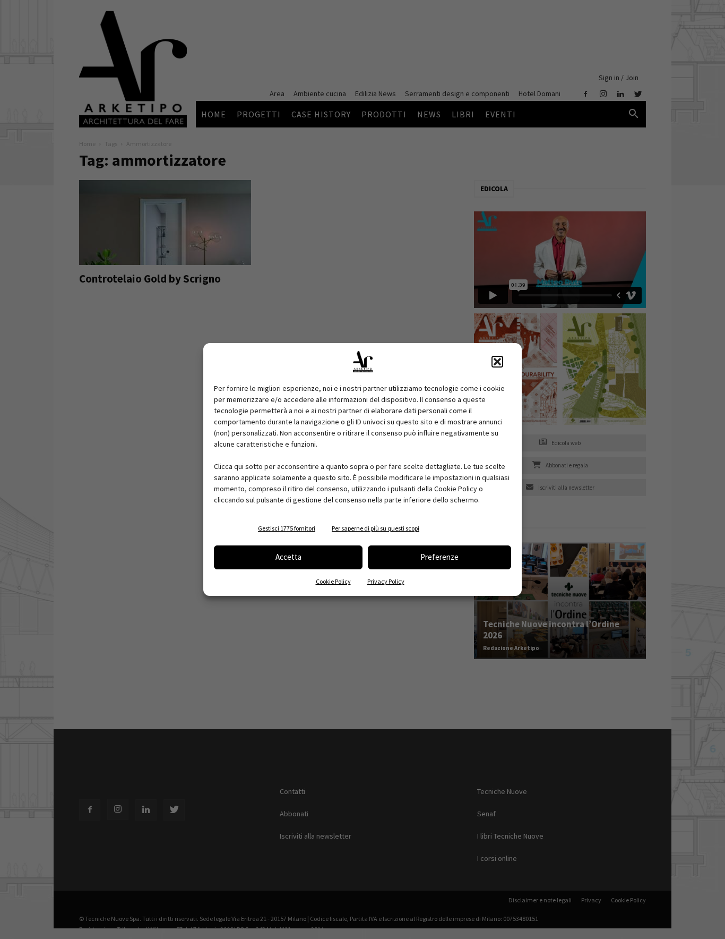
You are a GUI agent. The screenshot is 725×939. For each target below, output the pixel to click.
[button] (497, 361)
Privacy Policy (385, 581)
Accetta (288, 557)
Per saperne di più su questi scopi (375, 528)
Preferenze (439, 557)
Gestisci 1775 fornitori (286, 528)
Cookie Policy (333, 581)
